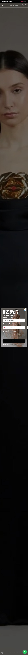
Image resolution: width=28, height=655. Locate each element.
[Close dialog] (25, 310)
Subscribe (13, 341)
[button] (2, 653)
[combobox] (5, 327)
